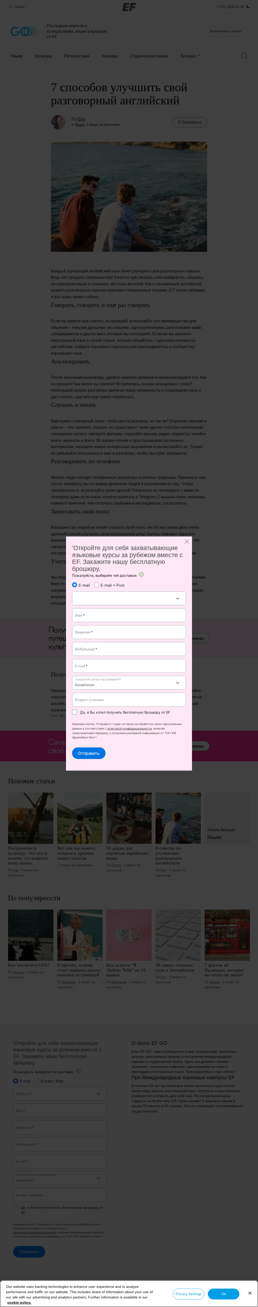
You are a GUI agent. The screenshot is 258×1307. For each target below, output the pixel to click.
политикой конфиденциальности (129, 729)
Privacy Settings (189, 1294)
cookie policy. (19, 1302)
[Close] (249, 1293)
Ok (223, 1294)
